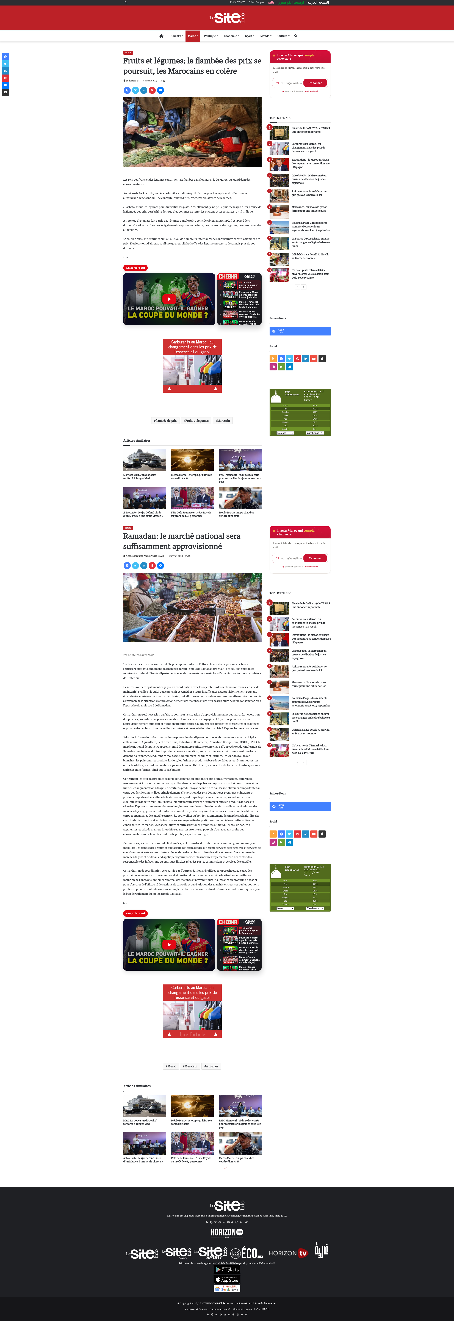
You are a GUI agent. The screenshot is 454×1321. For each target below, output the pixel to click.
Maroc (192, 35)
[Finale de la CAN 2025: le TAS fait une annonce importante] (279, 133)
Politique (210, 35)
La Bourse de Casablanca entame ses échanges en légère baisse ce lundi (311, 242)
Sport (248, 35)
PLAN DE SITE (261, 1309)
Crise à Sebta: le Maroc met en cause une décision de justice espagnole (309, 179)
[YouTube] (229, 1222)
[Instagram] (238, 1222)
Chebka (176, 35)
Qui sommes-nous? (220, 1309)
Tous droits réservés (265, 1303)
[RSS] (208, 1222)
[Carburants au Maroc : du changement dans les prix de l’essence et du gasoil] (279, 148)
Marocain (223, 420)
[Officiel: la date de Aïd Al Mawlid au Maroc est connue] (279, 259)
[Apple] (233, 1222)
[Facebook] (127, 90)
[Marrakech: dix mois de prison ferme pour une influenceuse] (279, 212)
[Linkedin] (143, 90)
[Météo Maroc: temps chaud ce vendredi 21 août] (240, 498)
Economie (230, 35)
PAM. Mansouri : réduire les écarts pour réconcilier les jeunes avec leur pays (240, 478)
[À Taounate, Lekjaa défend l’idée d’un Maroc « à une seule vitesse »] (144, 498)
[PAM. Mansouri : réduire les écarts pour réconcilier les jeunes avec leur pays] (240, 460)
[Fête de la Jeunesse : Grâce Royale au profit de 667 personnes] (192, 498)
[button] (169, 299)
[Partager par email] (5, 92)
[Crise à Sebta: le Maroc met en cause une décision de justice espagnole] (279, 180)
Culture (282, 35)
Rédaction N (132, 80)
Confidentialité (311, 91)
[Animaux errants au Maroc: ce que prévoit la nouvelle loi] (279, 196)
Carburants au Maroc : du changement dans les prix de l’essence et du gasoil (308, 147)
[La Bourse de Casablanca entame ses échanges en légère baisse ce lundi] (279, 243)
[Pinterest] (152, 90)
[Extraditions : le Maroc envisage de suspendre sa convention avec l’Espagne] (279, 164)
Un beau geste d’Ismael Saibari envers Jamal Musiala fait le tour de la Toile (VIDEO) (310, 274)
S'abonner (315, 83)
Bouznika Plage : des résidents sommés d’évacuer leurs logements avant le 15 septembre (311, 226)
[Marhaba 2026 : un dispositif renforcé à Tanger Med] (144, 460)
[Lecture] (169, 299)
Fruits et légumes (197, 420)
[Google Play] (242, 1222)
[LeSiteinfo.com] (227, 18)
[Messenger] (160, 90)
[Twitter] (135, 90)
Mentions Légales (242, 1309)
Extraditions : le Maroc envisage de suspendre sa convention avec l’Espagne (311, 163)
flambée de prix (166, 420)
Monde (264, 35)
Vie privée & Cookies (196, 1309)
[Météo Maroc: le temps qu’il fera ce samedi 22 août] (192, 460)
